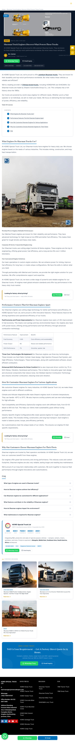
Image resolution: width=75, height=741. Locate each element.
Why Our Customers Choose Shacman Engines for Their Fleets (28, 126)
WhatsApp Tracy (13, 61)
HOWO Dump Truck (26, 687)
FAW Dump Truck (63, 691)
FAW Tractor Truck (63, 687)
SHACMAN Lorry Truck (46, 702)
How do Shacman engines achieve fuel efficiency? (21, 489)
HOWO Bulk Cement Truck (26, 714)
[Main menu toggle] (71, 3)
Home (3, 9)
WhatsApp (58, 295)
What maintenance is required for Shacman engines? (22, 515)
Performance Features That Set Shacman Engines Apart (26, 118)
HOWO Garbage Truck (27, 719)
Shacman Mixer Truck (46, 698)
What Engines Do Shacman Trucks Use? (21, 114)
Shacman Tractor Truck (44, 688)
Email (67, 295)
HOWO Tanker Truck (26, 696)
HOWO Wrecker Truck (27, 724)
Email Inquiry (28, 61)
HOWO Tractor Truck (26, 691)
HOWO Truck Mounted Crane (27, 707)
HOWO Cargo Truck (26, 728)
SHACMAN (41, 681)
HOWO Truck (24, 681)
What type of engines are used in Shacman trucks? (21, 483)
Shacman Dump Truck (46, 693)
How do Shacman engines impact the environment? (22, 508)
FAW (58, 681)
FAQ (10, 131)
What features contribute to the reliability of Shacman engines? (26, 502)
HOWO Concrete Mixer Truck (27, 701)
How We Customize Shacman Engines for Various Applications (28, 122)
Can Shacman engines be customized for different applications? (26, 496)
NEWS (7, 40)
